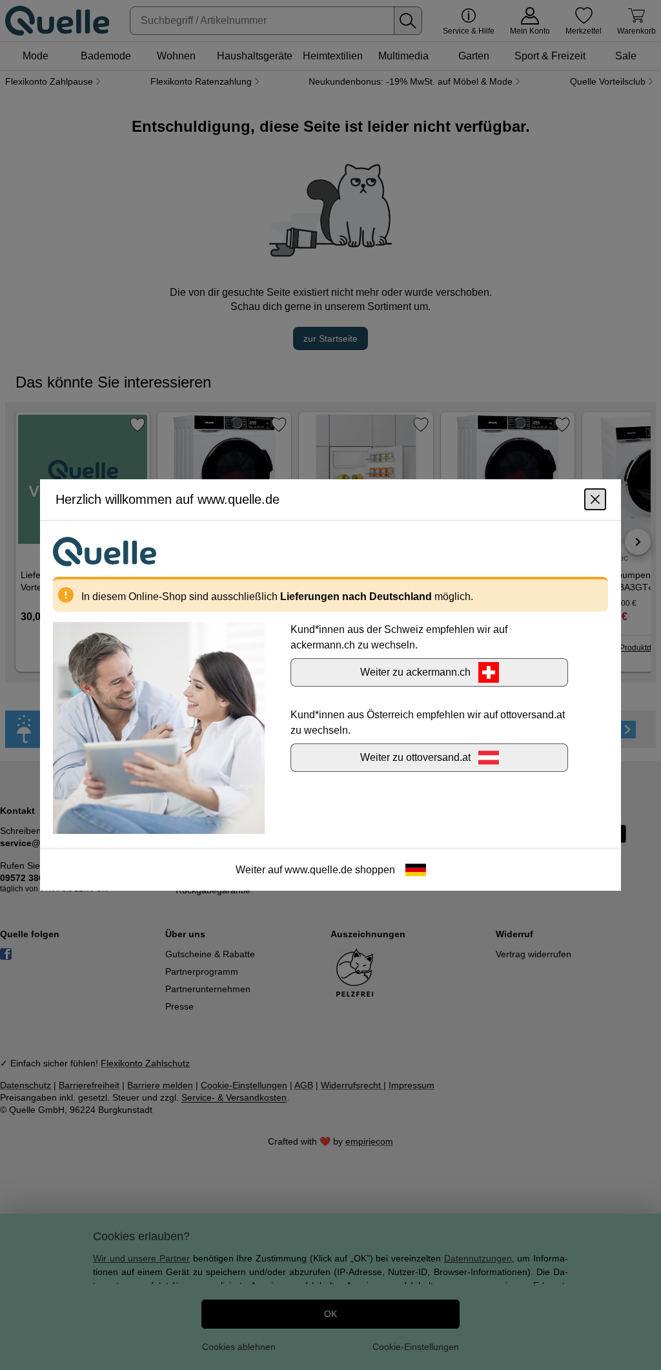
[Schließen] (595, 499)
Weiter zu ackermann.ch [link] (415, 672)
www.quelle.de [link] (318, 869)
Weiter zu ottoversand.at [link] (415, 757)
